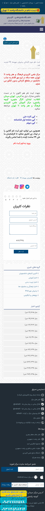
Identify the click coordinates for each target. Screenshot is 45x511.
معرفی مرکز (36, 418)
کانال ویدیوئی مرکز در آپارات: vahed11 (28, 413)
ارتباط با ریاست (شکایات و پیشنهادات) (28, 422)
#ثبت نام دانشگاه (12, 178)
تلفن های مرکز (14, 3)
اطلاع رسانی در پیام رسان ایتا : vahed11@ (26, 408)
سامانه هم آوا (36, 457)
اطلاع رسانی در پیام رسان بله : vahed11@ (26, 404)
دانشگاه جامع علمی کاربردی (31, 453)
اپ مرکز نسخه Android (25, 477)
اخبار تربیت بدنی (31, 282)
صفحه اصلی (39, 3)
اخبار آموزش (33, 277)
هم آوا (6, 3)
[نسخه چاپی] (5, 40)
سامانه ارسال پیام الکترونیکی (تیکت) (28, 395)
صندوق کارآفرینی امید (33, 444)
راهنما (23, 6)
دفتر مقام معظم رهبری (33, 434)
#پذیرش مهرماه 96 (26, 178)
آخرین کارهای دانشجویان (28, 273)
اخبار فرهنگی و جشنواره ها (27, 286)
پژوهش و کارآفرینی (30, 295)
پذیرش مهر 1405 (31, 291)
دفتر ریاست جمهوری (33, 439)
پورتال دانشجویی (27, 3)
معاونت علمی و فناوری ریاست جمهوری (27, 448)
